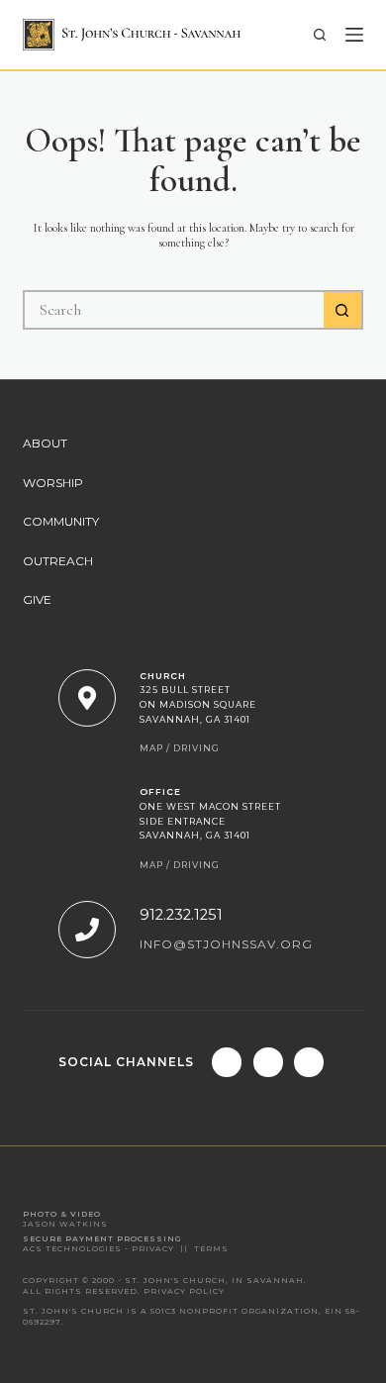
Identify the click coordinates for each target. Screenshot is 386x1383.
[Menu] (354, 35)
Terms (211, 1248)
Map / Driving (180, 747)
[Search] (320, 35)
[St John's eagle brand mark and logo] (132, 34)
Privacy (153, 1248)
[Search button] (343, 310)
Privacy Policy (184, 1291)
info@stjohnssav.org (226, 944)
